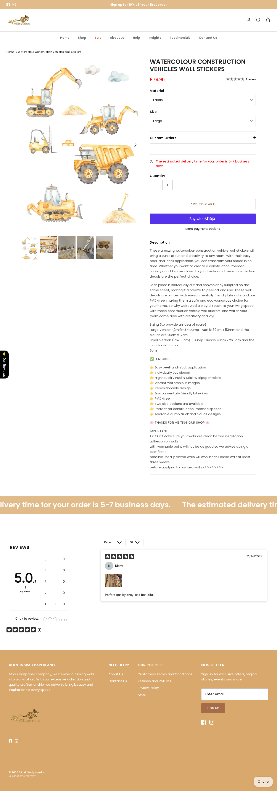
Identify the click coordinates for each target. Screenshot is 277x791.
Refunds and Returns (154, 681)
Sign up (213, 708)
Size (153, 111)
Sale (98, 37)
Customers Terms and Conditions (165, 674)
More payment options (202, 229)
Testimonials (180, 37)
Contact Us (208, 37)
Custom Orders (163, 138)
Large (157, 121)
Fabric (158, 100)
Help (136, 37)
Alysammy (29, 776)
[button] (54, 559)
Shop (82, 37)
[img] (119, 556)
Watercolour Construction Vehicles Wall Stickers (49, 52)
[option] (80, 144)
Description (160, 242)
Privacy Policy (148, 687)
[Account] (248, 20)
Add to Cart (202, 204)
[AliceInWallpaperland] (19, 20)
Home (64, 37)
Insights (154, 37)
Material (157, 90)
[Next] (135, 145)
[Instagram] (14, 4)
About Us (117, 37)
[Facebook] (8, 4)
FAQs (142, 694)
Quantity (157, 176)
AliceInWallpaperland (33, 772)
